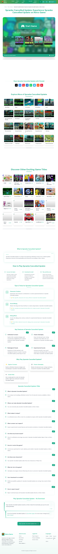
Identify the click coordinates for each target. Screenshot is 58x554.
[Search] (40, 1)
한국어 (47, 541)
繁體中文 (54, 539)
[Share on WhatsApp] (30, 85)
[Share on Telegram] (34, 85)
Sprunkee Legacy (31, 513)
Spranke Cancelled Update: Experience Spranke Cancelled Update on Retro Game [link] (29, 6)
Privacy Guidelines (36, 537)
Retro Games (10, 6)
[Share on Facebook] (20, 85)
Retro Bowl (17, 2)
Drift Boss (23, 2)
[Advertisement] (29, 68)
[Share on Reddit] (38, 85)
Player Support (35, 536)
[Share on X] (16, 85)
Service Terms (35, 539)
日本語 (51, 536)
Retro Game (10, 515)
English (47, 536)
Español (54, 536)
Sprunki (30, 1)
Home (13, 1)
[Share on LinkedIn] (27, 85)
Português (47, 538)
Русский (51, 538)
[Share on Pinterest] (41, 85)
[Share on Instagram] (23, 85)
